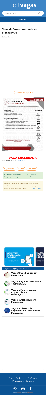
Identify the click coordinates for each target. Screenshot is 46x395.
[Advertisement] (23, 345)
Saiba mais (37, 188)
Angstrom (21, 160)
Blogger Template (30, 392)
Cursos (21, 169)
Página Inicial (9, 169)
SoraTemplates (19, 392)
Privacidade (18, 381)
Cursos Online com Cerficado (23, 378)
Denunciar (32, 169)
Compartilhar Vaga (23, 93)
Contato (30, 381)
